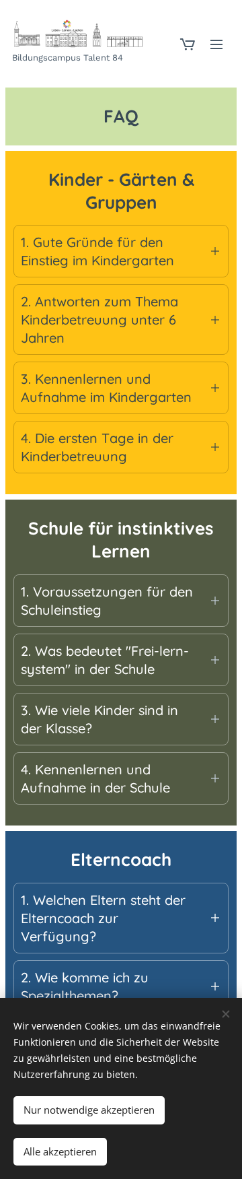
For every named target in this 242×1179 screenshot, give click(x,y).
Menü (216, 43)
